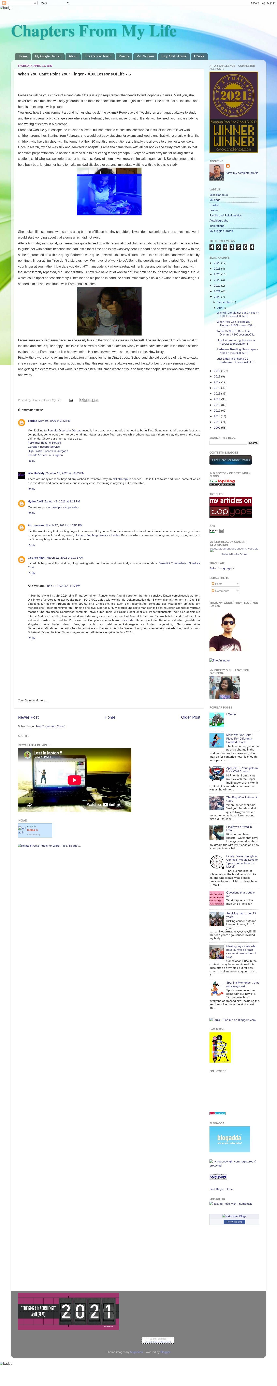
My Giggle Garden (48, 56)
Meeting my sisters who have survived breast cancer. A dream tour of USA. (241, 951)
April (220, 307)
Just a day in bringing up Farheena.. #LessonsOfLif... (236, 360)
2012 (217, 410)
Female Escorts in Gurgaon (65, 430)
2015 (217, 393)
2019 (217, 370)
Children (214, 205)
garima (32, 420)
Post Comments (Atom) (50, 726)
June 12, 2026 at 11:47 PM (63, 585)
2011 (217, 416)
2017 (217, 382)
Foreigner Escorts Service (44, 442)
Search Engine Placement (158, 1342)
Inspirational (217, 225)
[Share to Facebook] (93, 400)
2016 (217, 387)
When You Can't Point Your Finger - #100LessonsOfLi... (236, 323)
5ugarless (136, 1352)
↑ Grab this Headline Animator (234, 554)
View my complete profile (242, 172)
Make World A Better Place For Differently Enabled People (239, 738)
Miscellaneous (218, 194)
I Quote (199, 56)
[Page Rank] (216, 532)
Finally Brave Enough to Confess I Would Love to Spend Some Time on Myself (242, 861)
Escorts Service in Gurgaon (45, 455)
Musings (214, 199)
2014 (217, 399)
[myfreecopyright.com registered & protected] (234, 1165)
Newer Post (28, 717)
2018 (217, 376)
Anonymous (36, 525)
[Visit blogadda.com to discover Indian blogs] (217, 1113)
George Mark (36, 557)
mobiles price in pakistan (63, 507)
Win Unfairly (36, 473)
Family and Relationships (225, 215)
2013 (217, 404)
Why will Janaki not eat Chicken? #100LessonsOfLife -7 (238, 314)
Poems (124, 56)
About (73, 56)
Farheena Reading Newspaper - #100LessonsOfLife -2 (237, 351)
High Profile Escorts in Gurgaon (48, 451)
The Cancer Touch (98, 56)
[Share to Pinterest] (97, 400)
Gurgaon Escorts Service (44, 446)
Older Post (190, 717)
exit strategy (120, 479)
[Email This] (81, 400)
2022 (217, 285)
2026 (217, 263)
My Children (145, 56)
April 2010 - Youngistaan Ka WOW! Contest (242, 769)
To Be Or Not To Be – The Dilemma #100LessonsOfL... (236, 332)
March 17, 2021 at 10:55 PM (64, 525)
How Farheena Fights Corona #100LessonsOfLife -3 (236, 342)
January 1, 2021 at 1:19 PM (62, 501)
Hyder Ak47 (35, 501)
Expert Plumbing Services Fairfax (98, 535)
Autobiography (218, 220)
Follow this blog (234, 1221)
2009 (217, 427)
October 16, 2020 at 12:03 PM (65, 473)
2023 (217, 280)
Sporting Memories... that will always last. (242, 984)
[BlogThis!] (85, 400)
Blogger (165, 1352)
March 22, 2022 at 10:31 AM (65, 557)
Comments (221, 590)
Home (23, 56)
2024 (217, 274)
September (224, 302)
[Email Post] (71, 400)
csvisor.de (127, 620)
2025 (217, 268)
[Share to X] (89, 400)
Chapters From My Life (94, 30)
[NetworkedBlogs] (234, 1216)
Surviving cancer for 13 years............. (241, 915)
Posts (218, 583)
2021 (217, 291)
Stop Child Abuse (174, 56)
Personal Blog (33, 834)
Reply (31, 460)
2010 (217, 422)
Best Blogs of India (221, 1189)
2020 (217, 297)
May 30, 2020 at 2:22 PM (54, 420)
